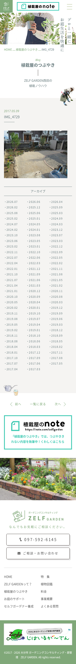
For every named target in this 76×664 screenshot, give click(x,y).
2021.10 (12, 274)
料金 (44, 591)
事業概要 (47, 598)
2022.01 (12, 269)
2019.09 (56, 313)
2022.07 (12, 257)
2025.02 (12, 218)
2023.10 (12, 235)
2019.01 (34, 330)
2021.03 (34, 285)
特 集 (45, 576)
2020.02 (12, 307)
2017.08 (56, 358)
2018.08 (12, 341)
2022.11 (12, 252)
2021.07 (12, 280)
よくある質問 (49, 606)
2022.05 (56, 257)
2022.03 (34, 263)
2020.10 (12, 296)
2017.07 (12, 363)
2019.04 (34, 324)
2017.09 (34, 358)
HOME (8, 576)
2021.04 (12, 285)
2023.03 (56, 241)
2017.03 (34, 369)
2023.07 (56, 235)
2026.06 (34, 202)
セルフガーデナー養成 (19, 606)
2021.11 (56, 269)
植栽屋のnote (58, 5)
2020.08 (56, 296)
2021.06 (34, 280)
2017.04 (12, 369)
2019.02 (12, 330)
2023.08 (34, 235)
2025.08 (12, 213)
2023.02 (12, 246)
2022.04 (12, 263)
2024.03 (56, 224)
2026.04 (56, 202)
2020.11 (56, 291)
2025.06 (34, 213)
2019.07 (34, 319)
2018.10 (34, 335)
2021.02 (56, 285)
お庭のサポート (14, 598)
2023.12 (56, 229)
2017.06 (34, 363)
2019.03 (56, 324)
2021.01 (12, 291)
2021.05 (56, 280)
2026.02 (12, 207)
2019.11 (12, 313)
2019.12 (56, 307)
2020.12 (34, 291)
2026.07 (12, 202)
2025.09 (56, 207)
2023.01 (34, 246)
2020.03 (56, 302)
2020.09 (34, 296)
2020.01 (34, 307)
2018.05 (56, 341)
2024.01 (34, 229)
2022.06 (34, 257)
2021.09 (34, 274)
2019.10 (34, 313)
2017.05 (56, 363)
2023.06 (12, 241)
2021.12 (34, 269)
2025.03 (56, 213)
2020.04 (34, 302)
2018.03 (34, 347)
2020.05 (12, 302)
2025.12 (34, 207)
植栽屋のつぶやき (16, 591)
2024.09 (56, 218)
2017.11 (56, 352)
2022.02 (56, 263)
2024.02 (12, 229)
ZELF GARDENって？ (18, 584)
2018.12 (56, 330)
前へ (18, 404)
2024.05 (34, 224)
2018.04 (12, 347)
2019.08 (12, 319)
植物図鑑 (47, 584)
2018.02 (56, 347)
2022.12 (56, 246)
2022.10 (34, 252)
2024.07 (12, 224)
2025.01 (34, 218)
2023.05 (34, 241)
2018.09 (56, 335)
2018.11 (12, 335)
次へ (58, 404)
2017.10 (12, 358)
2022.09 (56, 252)
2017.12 (34, 352)
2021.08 (56, 274)
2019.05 (12, 324)
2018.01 (12, 352)
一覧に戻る (38, 404)
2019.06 (56, 319)
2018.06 (34, 341)
